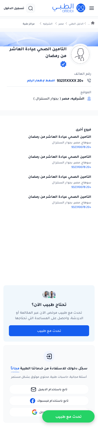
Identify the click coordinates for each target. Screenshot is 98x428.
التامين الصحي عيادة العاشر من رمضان (59, 136)
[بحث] (30, 8)
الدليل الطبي (76, 24)
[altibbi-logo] (69, 8)
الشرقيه (47, 24)
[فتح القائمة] (90, 8)
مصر (61, 24)
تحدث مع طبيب (49, 330)
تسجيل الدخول (14, 8)
